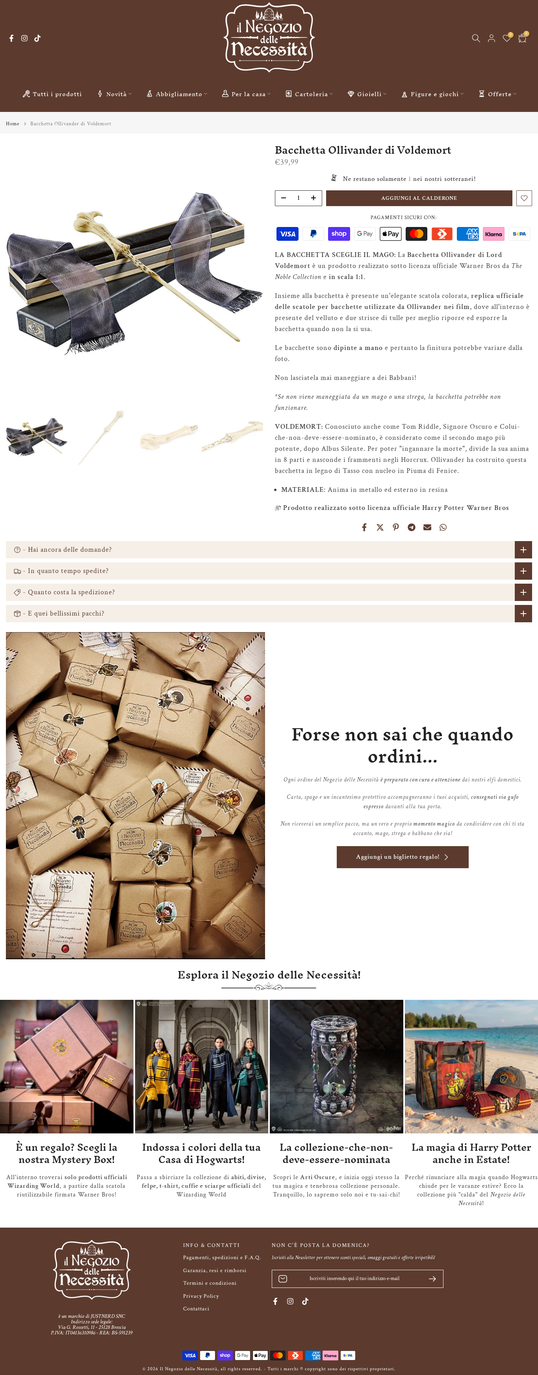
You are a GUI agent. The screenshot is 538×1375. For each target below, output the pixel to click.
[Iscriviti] (429, 1279)
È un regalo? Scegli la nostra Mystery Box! (66, 1153)
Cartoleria (311, 93)
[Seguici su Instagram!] (24, 38)
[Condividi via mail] (427, 527)
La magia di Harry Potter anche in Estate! (471, 1153)
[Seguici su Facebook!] (11, 38)
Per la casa (249, 93)
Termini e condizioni (210, 1283)
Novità (116, 93)
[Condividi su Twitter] (380, 527)
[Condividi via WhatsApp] (443, 527)
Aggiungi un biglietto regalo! (398, 857)
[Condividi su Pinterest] (396, 527)
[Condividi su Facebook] (364, 527)
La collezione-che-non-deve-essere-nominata (336, 1153)
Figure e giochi (435, 93)
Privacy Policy (201, 1296)
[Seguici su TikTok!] (37, 38)
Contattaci (196, 1308)
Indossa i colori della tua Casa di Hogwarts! (201, 1153)
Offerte (500, 93)
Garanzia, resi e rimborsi (215, 1270)
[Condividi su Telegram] (412, 527)
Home (12, 124)
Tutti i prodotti (57, 93)
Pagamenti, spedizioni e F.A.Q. (222, 1257)
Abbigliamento (179, 93)
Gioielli (369, 93)
